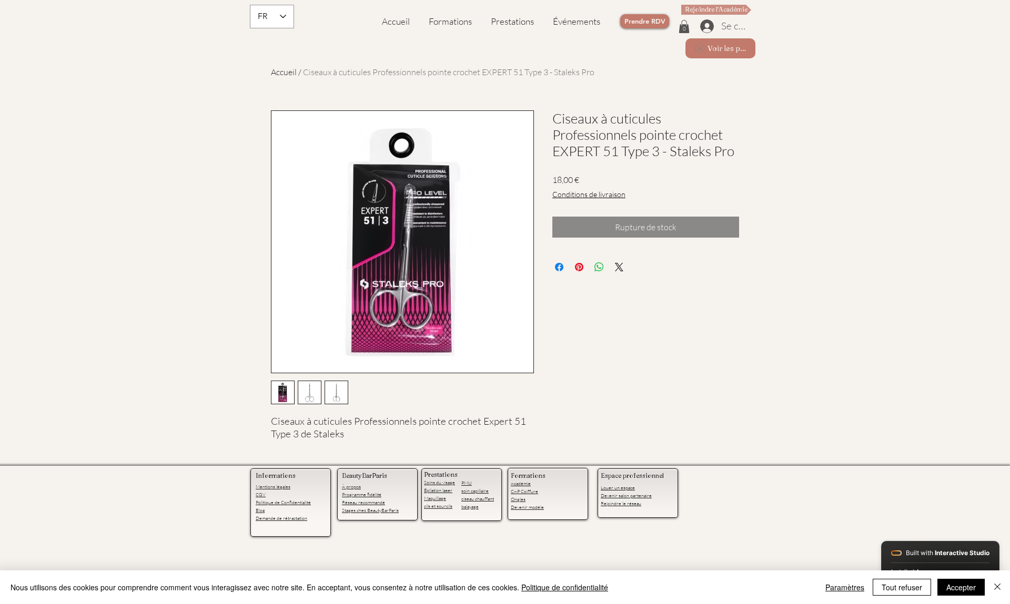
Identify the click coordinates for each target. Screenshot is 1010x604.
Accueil (284, 72)
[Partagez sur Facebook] (559, 267)
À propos (351, 486)
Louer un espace (618, 487)
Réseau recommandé (363, 502)
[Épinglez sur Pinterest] (579, 267)
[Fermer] (997, 587)
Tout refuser (902, 587)
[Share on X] (619, 267)
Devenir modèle (527, 507)
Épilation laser (438, 490)
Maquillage (435, 498)
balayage (470, 506)
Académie (521, 483)
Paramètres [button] (844, 587)
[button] (684, 26)
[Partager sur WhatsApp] (599, 267)
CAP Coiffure (524, 491)
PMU (466, 482)
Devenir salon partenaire (626, 495)
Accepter (961, 587)
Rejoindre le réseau (621, 503)
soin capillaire (475, 490)
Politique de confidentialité (564, 587)
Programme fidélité (361, 494)
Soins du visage (439, 482)
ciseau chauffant (477, 498)
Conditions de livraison (588, 194)
